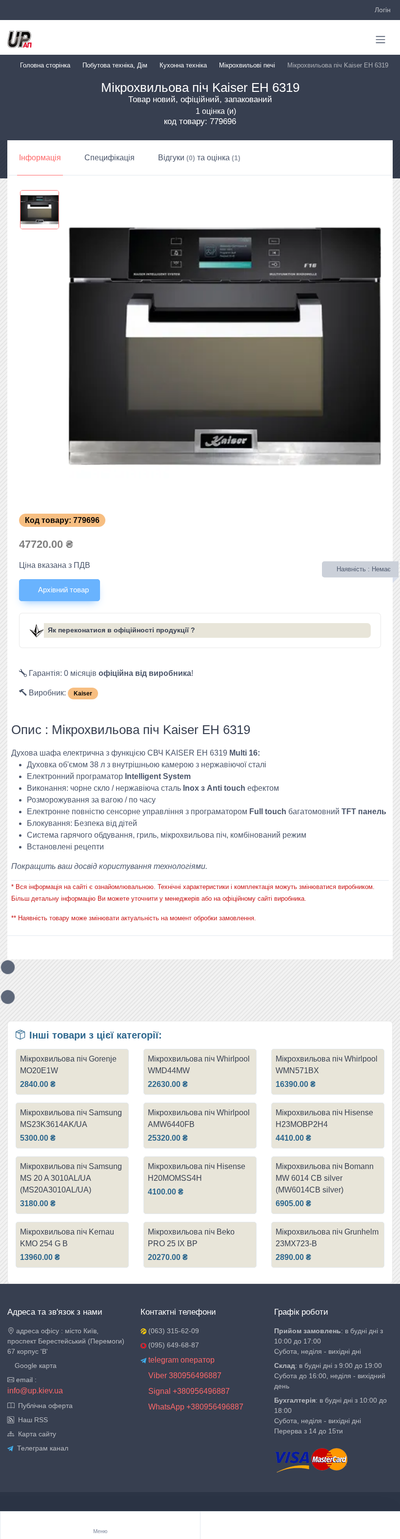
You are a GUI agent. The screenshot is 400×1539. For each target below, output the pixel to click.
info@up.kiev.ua (35, 1391)
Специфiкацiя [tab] (109, 157)
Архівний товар (62, 589)
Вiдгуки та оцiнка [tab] (199, 157)
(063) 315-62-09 (172, 1331)
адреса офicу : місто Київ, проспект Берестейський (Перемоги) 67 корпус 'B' (65, 1341)
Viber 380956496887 (183, 1375)
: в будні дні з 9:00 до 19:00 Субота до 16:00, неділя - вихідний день (329, 1376)
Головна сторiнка (45, 65)
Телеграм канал (40, 1448)
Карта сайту (35, 1434)
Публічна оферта (43, 1405)
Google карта (35, 1365)
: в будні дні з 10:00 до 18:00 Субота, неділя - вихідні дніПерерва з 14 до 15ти (330, 1415)
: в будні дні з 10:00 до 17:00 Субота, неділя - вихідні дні (328, 1341)
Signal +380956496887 (188, 1391)
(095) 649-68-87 (172, 1345)
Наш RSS (31, 1420)
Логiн (383, 10)
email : (25, 1380)
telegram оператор (180, 1360)
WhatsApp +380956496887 (194, 1407)
